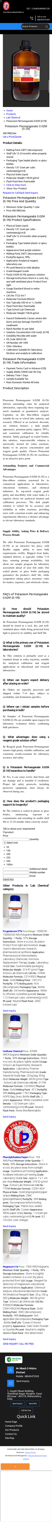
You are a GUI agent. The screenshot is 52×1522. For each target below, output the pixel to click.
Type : (19, 1185)
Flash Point (12, 306)
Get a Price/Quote (12, 136)
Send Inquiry (31, 192)
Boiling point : (19, 1093)
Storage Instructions (17, 278)
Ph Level (10, 267)
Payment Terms (14, 368)
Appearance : (29, 1100)
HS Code (10, 339)
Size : (26, 966)
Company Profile (13, 1425)
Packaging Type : (32, 987)
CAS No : (36, 973)
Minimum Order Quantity (19, 207)
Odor (9, 346)
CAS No (10, 295)
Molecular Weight (15, 313)
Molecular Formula (16, 299)
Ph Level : (12, 1001)
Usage (9, 288)
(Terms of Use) (30, 1452)
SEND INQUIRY (10, 1343)
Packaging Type (14, 243)
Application (12, 260)
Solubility (11, 335)
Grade (9, 271)
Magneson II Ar (11, 1266)
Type (9, 309)
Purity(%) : (11, 983)
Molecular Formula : (20, 976)
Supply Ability (13, 372)
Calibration (12, 349)
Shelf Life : (14, 990)
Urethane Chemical (13, 1051)
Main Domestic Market (18, 382)
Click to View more (16, 185)
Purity (9, 274)
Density (10, 229)
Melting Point (13, 253)
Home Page (11, 1421)
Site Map (9, 1438)
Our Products (12, 1430)
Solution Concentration (18, 332)
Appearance (12, 250)
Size (8, 302)
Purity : (22, 938)
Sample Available (15, 379)
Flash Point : (22, 1110)
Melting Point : (29, 980)
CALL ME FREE (26, 1343)
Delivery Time (13, 375)
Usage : (25, 948)
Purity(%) (11, 257)
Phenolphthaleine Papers (15, 1157)
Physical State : (32, 1308)
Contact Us (11, 1434)
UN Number (12, 342)
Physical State (13, 225)
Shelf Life (11, 236)
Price (8, 210)
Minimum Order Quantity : (28, 1160)
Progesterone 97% (12, 931)
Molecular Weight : (20, 969)
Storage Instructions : (24, 941)
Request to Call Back (13, 192)
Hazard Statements (16, 318)
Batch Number (13, 328)
